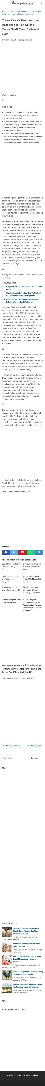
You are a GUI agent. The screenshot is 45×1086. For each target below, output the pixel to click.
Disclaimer (27, 1076)
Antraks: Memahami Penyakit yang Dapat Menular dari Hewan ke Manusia (27, 959)
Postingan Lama (34, 746)
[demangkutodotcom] (22, 3)
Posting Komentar (25, 40)
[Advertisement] (22, 67)
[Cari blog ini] (41, 3)
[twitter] (14, 552)
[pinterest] (22, 552)
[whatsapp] (31, 552)
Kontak (18, 1076)
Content (10, 1076)
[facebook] (6, 552)
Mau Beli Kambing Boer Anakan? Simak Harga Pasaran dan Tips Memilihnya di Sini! (26, 931)
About (35, 1076)
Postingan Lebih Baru (11, 746)
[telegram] (39, 552)
